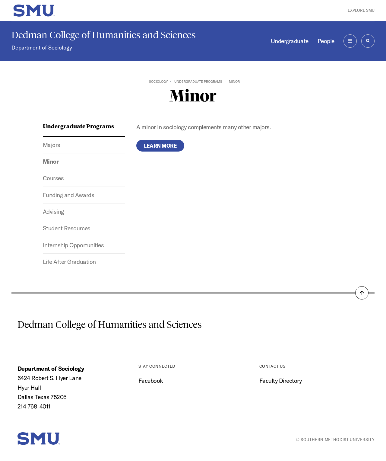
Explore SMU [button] (361, 10)
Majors (51, 145)
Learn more (160, 145)
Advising (53, 211)
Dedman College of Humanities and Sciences (103, 35)
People (326, 41)
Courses (53, 178)
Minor (51, 161)
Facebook (150, 380)
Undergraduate (289, 41)
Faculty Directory (280, 380)
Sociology (158, 81)
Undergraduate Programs (198, 81)
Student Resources (66, 228)
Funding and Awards (68, 195)
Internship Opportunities (73, 245)
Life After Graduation (69, 261)
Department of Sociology (41, 47)
